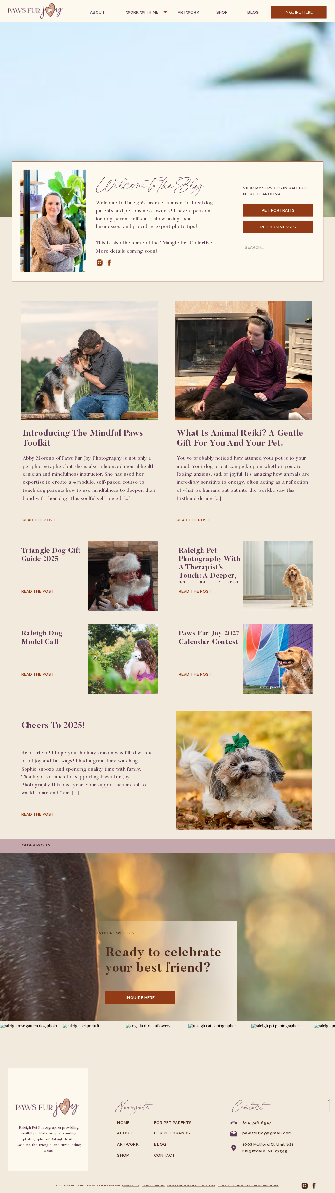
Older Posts (36, 845)
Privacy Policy (130, 1185)
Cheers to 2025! (53, 726)
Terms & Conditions (153, 1185)
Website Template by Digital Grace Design (191, 1185)
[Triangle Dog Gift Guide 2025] (123, 576)
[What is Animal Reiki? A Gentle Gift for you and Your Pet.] (243, 360)
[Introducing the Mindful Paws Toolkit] (89, 360)
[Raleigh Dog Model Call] (123, 659)
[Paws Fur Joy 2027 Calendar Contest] (277, 659)
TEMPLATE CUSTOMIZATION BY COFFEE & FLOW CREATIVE (248, 1185)
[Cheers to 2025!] (244, 770)
